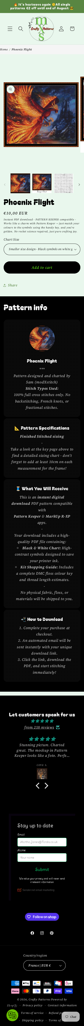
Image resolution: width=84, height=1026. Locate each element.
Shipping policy (33, 1020)
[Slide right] (79, 185)
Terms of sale (58, 1020)
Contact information (62, 1005)
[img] (42, 721)
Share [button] (12, 285)
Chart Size (11, 239)
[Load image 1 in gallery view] (20, 183)
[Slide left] (4, 185)
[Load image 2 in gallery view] (41, 183)
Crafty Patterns (39, 999)
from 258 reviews (39, 727)
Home (4, 49)
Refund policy (58, 1013)
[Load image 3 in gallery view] (63, 183)
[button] (10, 28)
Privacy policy (33, 1005)
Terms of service (32, 1013)
